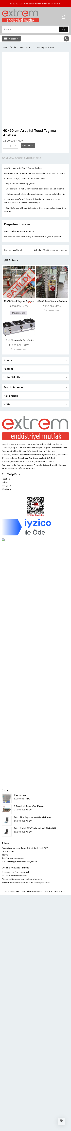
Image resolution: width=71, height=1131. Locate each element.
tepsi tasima (61, 250)
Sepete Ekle (27, 146)
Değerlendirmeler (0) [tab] (28, 158)
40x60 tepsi (48, 250)
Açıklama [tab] (8, 158)
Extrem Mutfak (58, 891)
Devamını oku (18, 313)
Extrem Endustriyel (22, 891)
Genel (19, 250)
